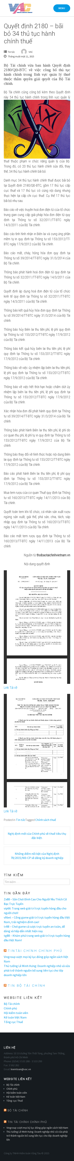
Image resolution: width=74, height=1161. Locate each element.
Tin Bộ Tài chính (27, 985)
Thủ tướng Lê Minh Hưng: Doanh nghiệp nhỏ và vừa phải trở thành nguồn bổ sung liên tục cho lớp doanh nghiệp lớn (37, 970)
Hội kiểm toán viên (16, 1013)
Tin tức (11, 52)
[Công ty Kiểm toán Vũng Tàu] (20, 8)
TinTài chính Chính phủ (35, 951)
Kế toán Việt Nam (15, 1017)
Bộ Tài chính (12, 1004)
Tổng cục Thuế (13, 1022)
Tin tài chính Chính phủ (27, 1122)
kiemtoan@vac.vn (21, 1069)
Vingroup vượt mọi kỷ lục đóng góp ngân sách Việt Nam (37, 1127)
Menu (61, 8)
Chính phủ (10, 1008)
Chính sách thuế (45, 820)
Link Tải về (10, 688)
